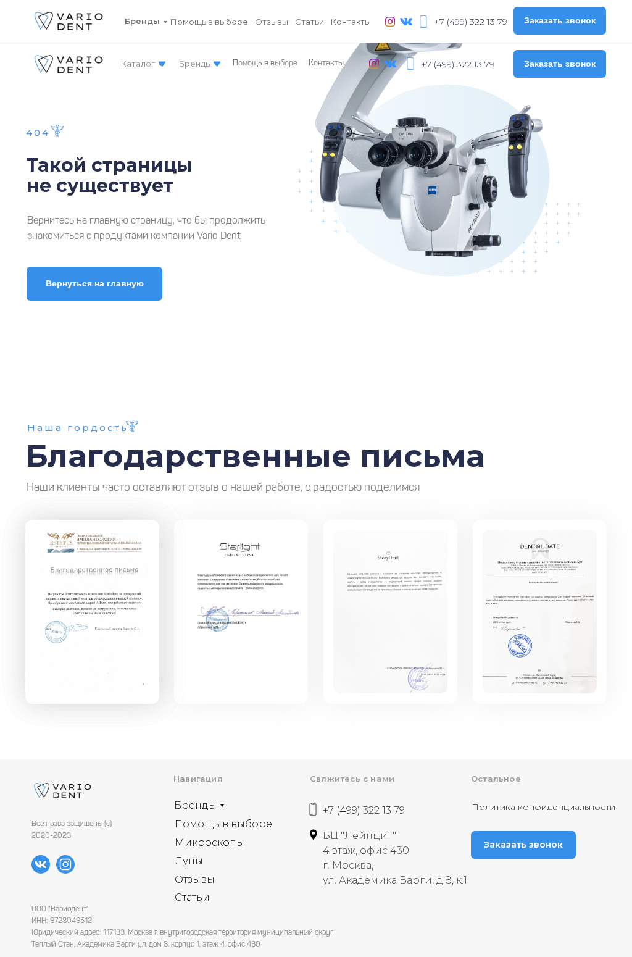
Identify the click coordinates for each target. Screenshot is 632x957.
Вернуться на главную (95, 283)
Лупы (189, 861)
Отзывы (271, 22)
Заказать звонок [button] (560, 20)
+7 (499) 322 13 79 (470, 21)
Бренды (142, 21)
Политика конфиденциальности (543, 807)
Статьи (309, 22)
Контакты (351, 22)
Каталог (137, 64)
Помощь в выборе (265, 63)
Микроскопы (209, 842)
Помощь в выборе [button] (209, 22)
